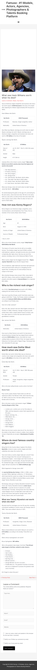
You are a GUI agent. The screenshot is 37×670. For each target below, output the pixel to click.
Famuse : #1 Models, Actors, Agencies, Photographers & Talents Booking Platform (19, 9)
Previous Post (5, 577)
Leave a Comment (7, 100)
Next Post (32, 577)
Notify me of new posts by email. (14, 643)
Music (14, 100)
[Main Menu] (18, 22)
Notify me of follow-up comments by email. (17, 639)
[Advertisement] (18, 50)
